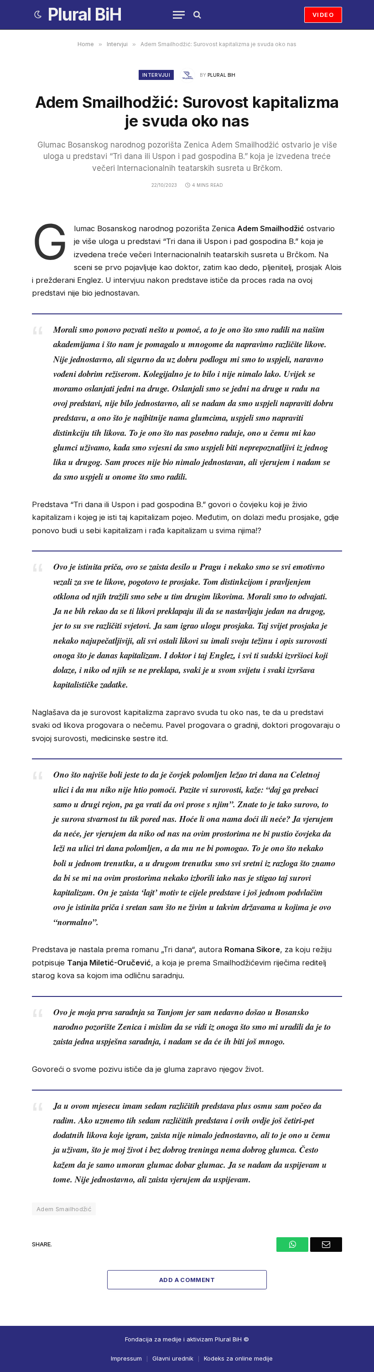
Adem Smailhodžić (63, 1209)
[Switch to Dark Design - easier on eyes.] (38, 15)
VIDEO (323, 14)
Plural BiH (221, 75)
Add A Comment (187, 1279)
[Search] (196, 15)
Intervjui (156, 75)
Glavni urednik (172, 1358)
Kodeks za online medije (238, 1358)
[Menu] (179, 15)
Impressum (126, 1358)
